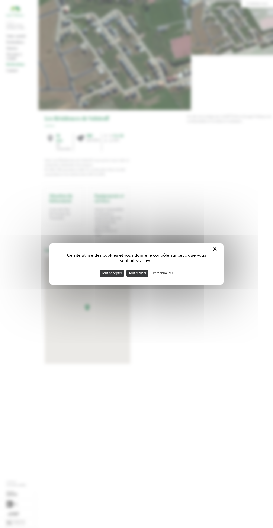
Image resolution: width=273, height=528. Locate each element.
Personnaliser (163, 273)
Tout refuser (137, 273)
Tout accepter (112, 273)
